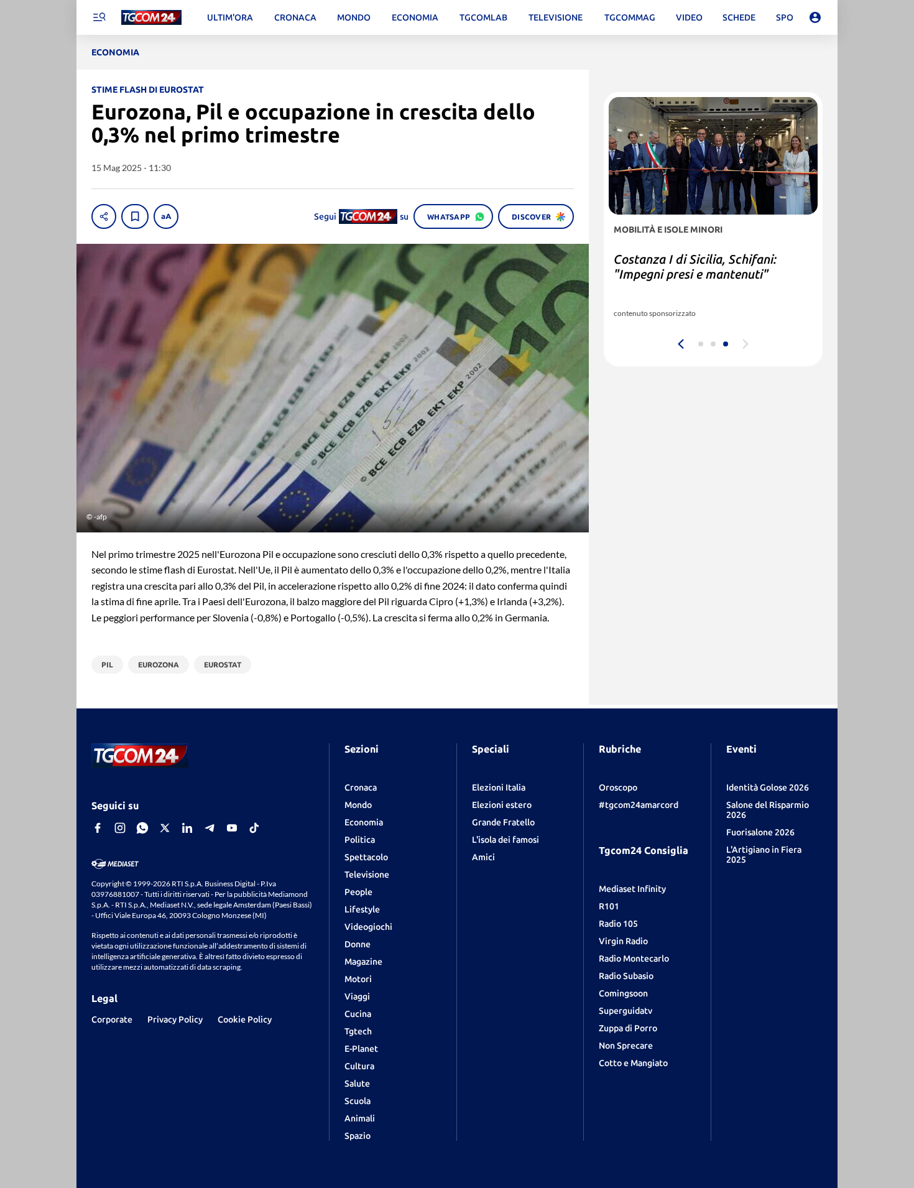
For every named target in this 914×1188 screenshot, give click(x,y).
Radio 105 (618, 924)
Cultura (359, 1066)
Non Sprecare (626, 1046)
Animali (359, 1118)
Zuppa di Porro (628, 1028)
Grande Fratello (503, 822)
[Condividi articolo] (103, 216)
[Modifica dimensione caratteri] (166, 216)
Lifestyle (362, 909)
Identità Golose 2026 (767, 787)
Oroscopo (618, 787)
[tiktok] (254, 828)
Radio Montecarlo (634, 958)
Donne (357, 944)
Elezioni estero (502, 805)
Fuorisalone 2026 (760, 832)
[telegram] (209, 828)
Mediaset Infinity (632, 889)
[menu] (98, 17)
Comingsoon (623, 993)
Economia (363, 822)
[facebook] (97, 828)
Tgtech (358, 1031)
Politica (359, 840)
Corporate (111, 1019)
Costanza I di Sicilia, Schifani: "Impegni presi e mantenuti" (695, 266)
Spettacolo (366, 857)
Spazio (357, 1136)
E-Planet (361, 1049)
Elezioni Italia (498, 787)
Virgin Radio (623, 941)
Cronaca (360, 787)
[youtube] (232, 828)
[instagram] (120, 828)
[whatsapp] (142, 828)
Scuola (357, 1101)
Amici (483, 857)
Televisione (366, 874)
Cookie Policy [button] (245, 1019)
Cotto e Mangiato (633, 1063)
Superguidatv (625, 1011)
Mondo (358, 805)
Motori (358, 979)
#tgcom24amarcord (638, 805)
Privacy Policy (175, 1019)
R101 (609, 906)
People (358, 892)
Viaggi (357, 996)
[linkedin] (187, 828)
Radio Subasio (626, 976)
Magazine (363, 962)
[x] (165, 828)
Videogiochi (368, 927)
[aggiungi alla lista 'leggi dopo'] (135, 216)
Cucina (357, 1014)
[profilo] (815, 17)
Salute (357, 1083)
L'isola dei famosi (505, 840)
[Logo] (151, 18)
